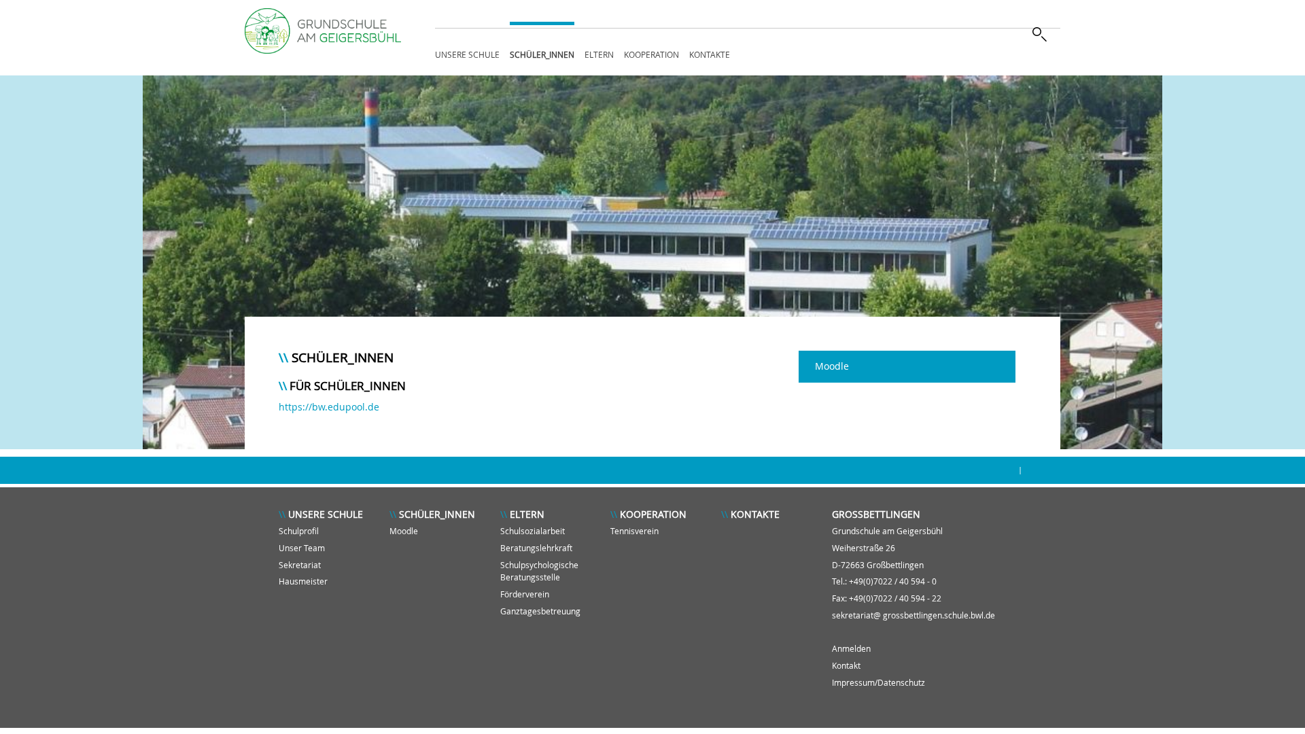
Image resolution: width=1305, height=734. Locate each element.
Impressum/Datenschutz (878, 682)
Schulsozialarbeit (532, 531)
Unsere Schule (467, 54)
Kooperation (651, 54)
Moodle (832, 366)
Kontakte (709, 54)
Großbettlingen (876, 514)
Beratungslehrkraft (536, 548)
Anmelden (851, 648)
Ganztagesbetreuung (540, 611)
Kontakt (846, 665)
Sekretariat (300, 565)
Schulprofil (299, 531)
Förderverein (524, 594)
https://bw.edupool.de (329, 406)
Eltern (599, 54)
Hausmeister (303, 581)
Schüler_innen (542, 54)
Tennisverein (634, 531)
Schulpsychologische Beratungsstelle (539, 571)
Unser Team (302, 548)
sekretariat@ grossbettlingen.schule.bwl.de (913, 615)
